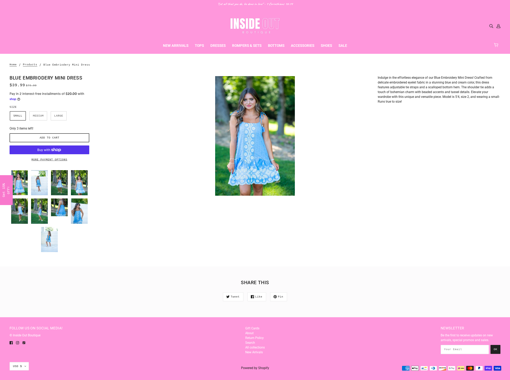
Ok (495, 349)
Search (250, 343)
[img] (491, 26)
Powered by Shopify (255, 368)
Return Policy (254, 338)
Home (13, 64)
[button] (6, 190)
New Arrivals (254, 352)
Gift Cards (252, 328)
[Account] (498, 26)
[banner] (255, 25)
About (249, 333)
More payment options (49, 159)
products (30, 64)
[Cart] (498, 44)
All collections (255, 347)
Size (13, 107)
